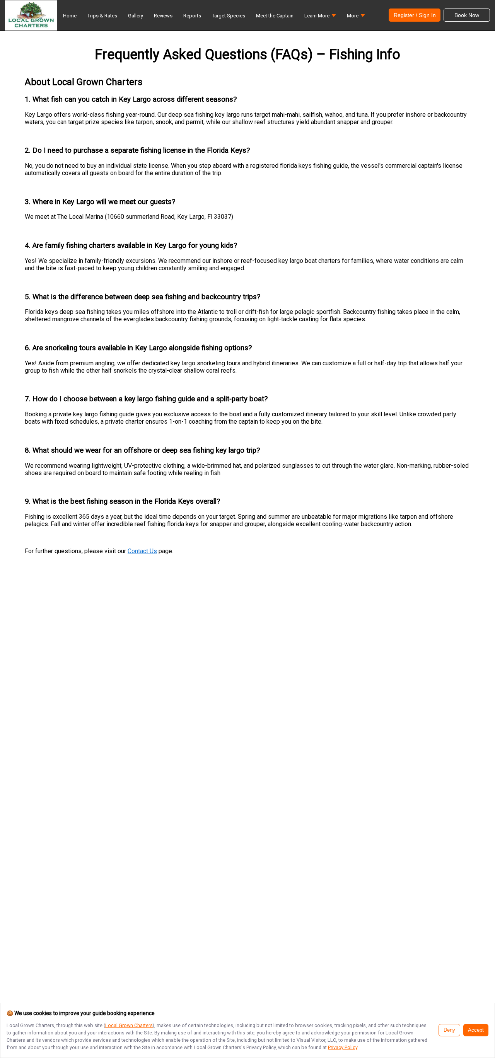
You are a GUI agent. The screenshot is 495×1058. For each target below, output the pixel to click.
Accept (476, 1030)
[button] (320, 17)
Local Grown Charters (129, 1025)
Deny (449, 1030)
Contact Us (142, 551)
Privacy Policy (342, 1047)
